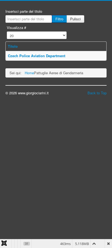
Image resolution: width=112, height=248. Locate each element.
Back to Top (97, 92)
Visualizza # (16, 27)
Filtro (59, 18)
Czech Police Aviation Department (36, 55)
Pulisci (75, 18)
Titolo (13, 46)
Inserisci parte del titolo (23, 11)
